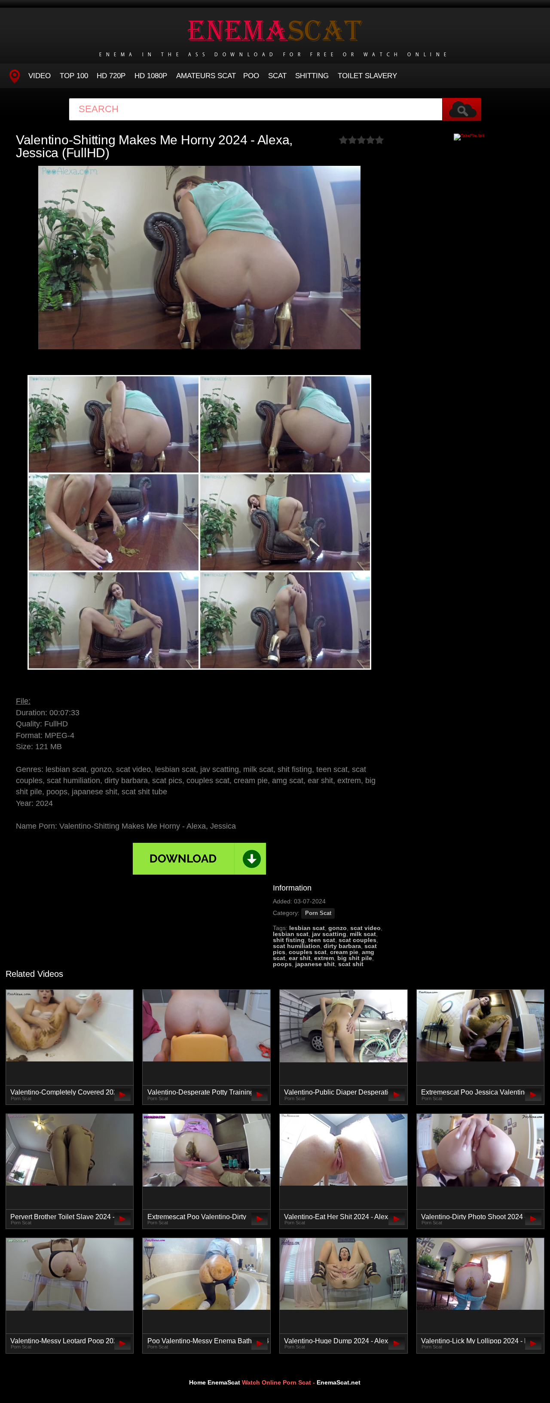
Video (39, 76)
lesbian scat (307, 927)
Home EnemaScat (214, 1382)
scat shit (351, 964)
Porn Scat (318, 913)
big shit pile (354, 958)
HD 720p (111, 76)
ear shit (300, 958)
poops (282, 964)
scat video (365, 927)
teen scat (321, 939)
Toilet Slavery (367, 76)
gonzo (337, 927)
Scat (277, 76)
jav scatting (329, 933)
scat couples (357, 939)
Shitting (312, 76)
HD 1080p (150, 76)
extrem (324, 958)
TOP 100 (74, 76)
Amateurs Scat (206, 76)
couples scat (308, 952)
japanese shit (315, 964)
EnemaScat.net (339, 1382)
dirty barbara (342, 945)
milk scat (363, 933)
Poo (251, 76)
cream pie (344, 952)
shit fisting (289, 939)
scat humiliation (296, 945)
